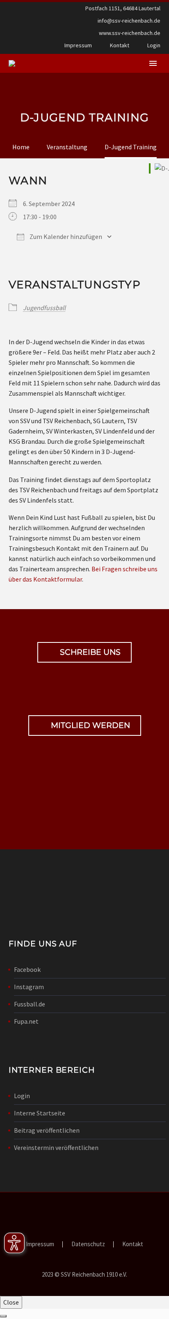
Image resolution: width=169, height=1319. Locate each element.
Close (11, 1302)
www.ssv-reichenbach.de (129, 33)
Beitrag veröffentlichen (47, 1130)
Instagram (29, 987)
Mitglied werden (84, 725)
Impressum (78, 45)
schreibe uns (84, 652)
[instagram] (98, 800)
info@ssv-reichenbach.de (129, 20)
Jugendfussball (44, 308)
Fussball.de (29, 1004)
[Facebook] (13, 47)
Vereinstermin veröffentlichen (56, 1147)
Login (153, 45)
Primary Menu (153, 63)
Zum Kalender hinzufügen (65, 236)
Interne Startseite (39, 1113)
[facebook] (70, 800)
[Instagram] (26, 47)
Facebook (27, 969)
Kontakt (119, 45)
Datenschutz (88, 1244)
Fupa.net (26, 1021)
